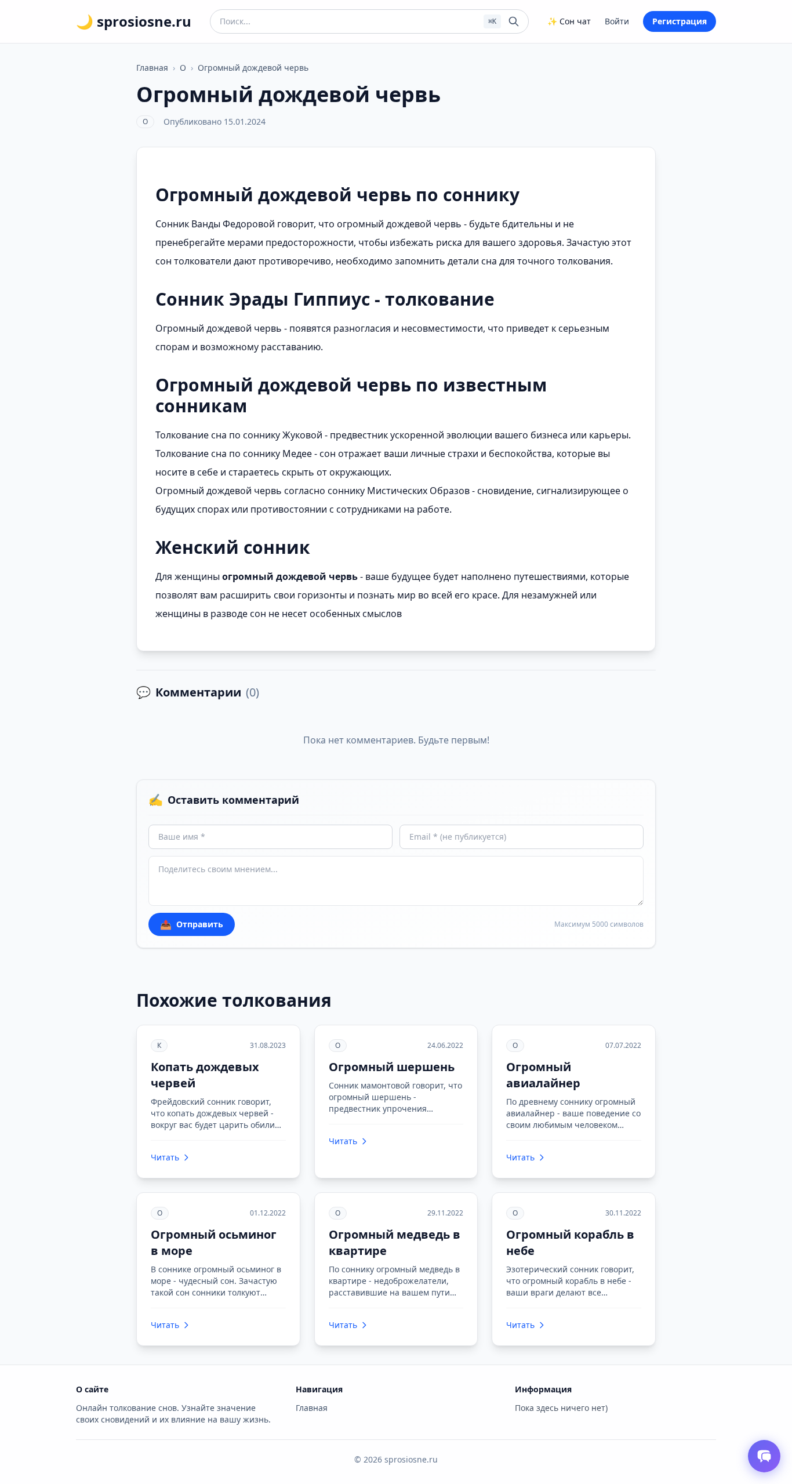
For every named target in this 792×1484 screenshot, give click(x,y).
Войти (617, 21)
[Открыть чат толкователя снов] (764, 1456)
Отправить (191, 924)
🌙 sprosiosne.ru (133, 21)
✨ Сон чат (569, 21)
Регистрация (679, 21)
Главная (152, 67)
